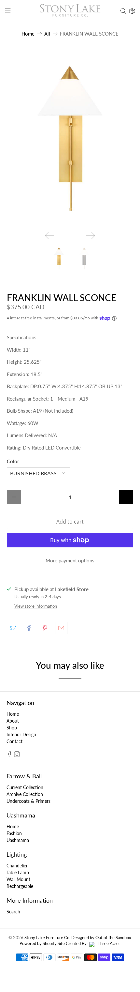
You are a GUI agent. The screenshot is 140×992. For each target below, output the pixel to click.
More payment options (70, 560)
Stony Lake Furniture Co (46, 937)
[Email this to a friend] (61, 628)
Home (28, 33)
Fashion (14, 833)
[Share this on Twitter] (13, 628)
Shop (12, 727)
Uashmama (18, 840)
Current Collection (25, 787)
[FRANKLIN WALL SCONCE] (70, 139)
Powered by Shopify (38, 943)
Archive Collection (25, 794)
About (13, 721)
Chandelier (17, 865)
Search (13, 911)
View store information (35, 606)
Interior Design (21, 734)
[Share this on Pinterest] (45, 628)
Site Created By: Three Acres (89, 943)
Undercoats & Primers (28, 801)
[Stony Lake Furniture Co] (70, 11)
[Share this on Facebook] (29, 628)
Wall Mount (18, 879)
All (47, 33)
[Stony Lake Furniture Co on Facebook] (9, 755)
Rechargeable (20, 886)
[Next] (90, 235)
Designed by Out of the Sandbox (101, 937)
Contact (14, 741)
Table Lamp (18, 872)
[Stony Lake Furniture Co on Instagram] (17, 755)
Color (13, 461)
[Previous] (49, 235)
